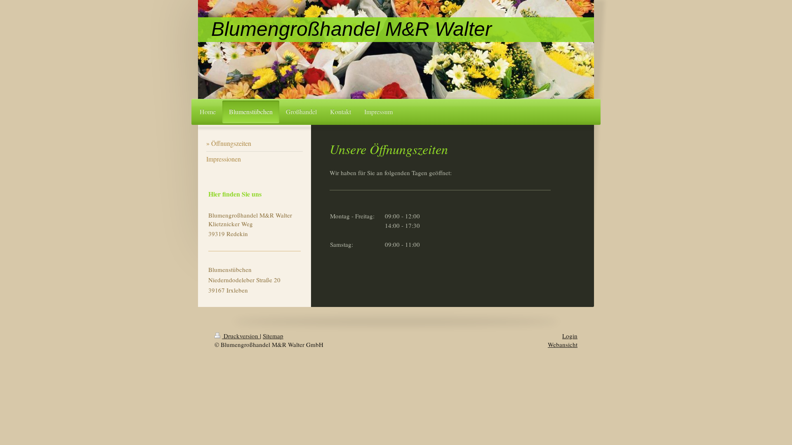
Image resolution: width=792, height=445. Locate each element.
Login (570, 336)
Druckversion (241, 336)
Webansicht (563, 344)
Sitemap (273, 336)
